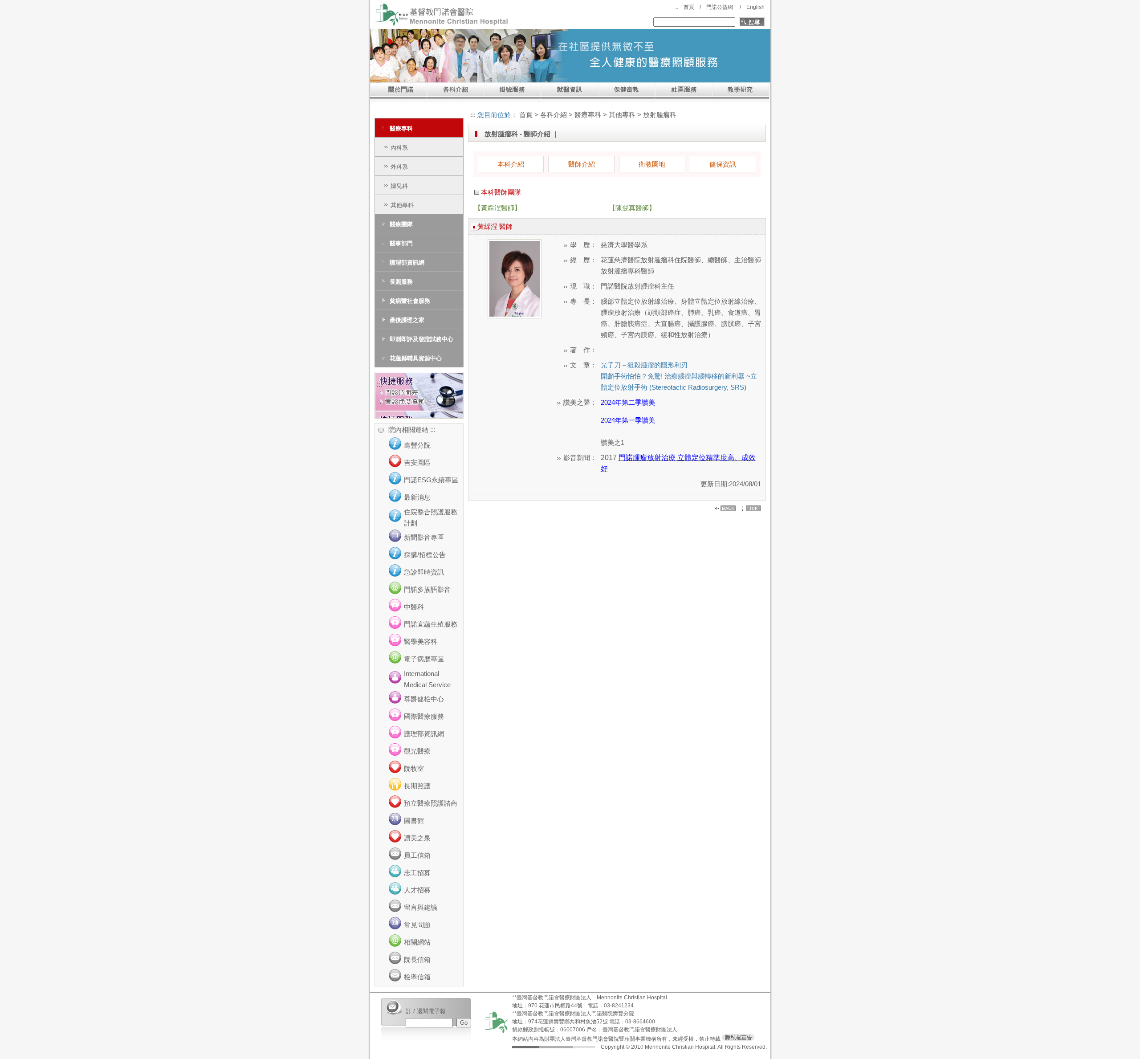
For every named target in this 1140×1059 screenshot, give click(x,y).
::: (676, 7)
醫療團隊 (401, 224)
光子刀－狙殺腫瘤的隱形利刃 (644, 365)
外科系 (399, 166)
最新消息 (417, 497)
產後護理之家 (407, 320)
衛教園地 (652, 164)
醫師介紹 (581, 164)
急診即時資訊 (424, 572)
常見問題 (417, 925)
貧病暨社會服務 (410, 300)
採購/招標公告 (425, 554)
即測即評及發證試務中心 (421, 339)
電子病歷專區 (424, 659)
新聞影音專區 (424, 537)
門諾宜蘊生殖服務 (430, 624)
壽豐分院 (417, 445)
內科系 (399, 147)
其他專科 (402, 205)
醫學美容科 (420, 641)
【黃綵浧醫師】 (497, 208)
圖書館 (414, 820)
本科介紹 (510, 164)
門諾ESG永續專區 (431, 480)
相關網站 (417, 942)
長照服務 (401, 281)
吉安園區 (417, 462)
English (755, 7)
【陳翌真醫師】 (632, 208)
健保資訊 (722, 164)
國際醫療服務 (424, 716)
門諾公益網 (719, 7)
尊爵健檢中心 (424, 699)
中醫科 (414, 607)
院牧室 (414, 768)
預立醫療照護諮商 (430, 803)
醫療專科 (401, 128)
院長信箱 (417, 959)
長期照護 (417, 786)
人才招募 (417, 890)
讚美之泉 (417, 838)
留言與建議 (420, 907)
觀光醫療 (417, 751)
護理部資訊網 (407, 262)
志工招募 (417, 872)
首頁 (689, 7)
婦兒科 (399, 186)
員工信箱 (417, 855)
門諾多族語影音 (427, 589)
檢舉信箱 (417, 977)
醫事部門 (401, 243)
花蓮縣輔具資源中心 (416, 358)
